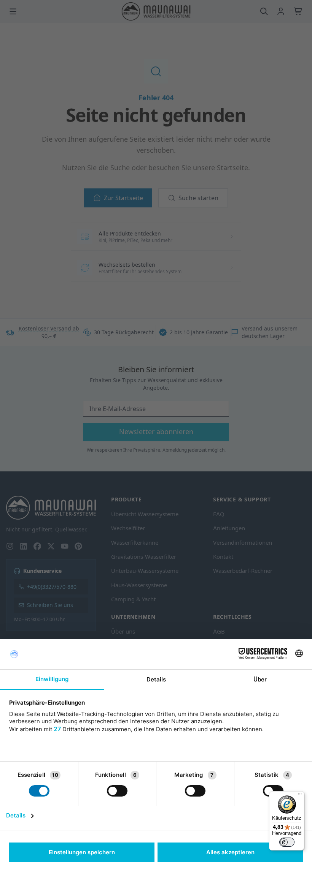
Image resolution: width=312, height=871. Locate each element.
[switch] (286, 842)
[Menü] (299, 795)
